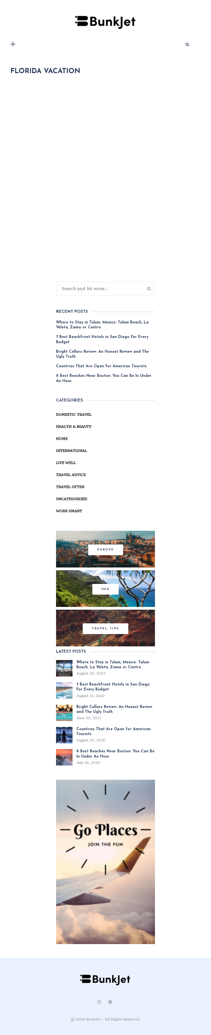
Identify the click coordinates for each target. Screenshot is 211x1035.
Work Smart (69, 511)
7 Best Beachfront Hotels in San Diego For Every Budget (102, 339)
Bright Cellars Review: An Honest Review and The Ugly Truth (102, 354)
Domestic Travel (79, 256)
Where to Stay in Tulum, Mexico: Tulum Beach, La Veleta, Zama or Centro (102, 324)
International (71, 451)
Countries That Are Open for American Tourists (101, 366)
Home (62, 439)
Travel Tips (105, 628)
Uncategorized (71, 499)
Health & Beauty (73, 427)
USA (105, 589)
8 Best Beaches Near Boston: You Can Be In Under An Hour (103, 378)
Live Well (66, 463)
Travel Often (118, 256)
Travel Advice (71, 475)
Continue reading (39, 308)
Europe (105, 549)
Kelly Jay (43, 256)
